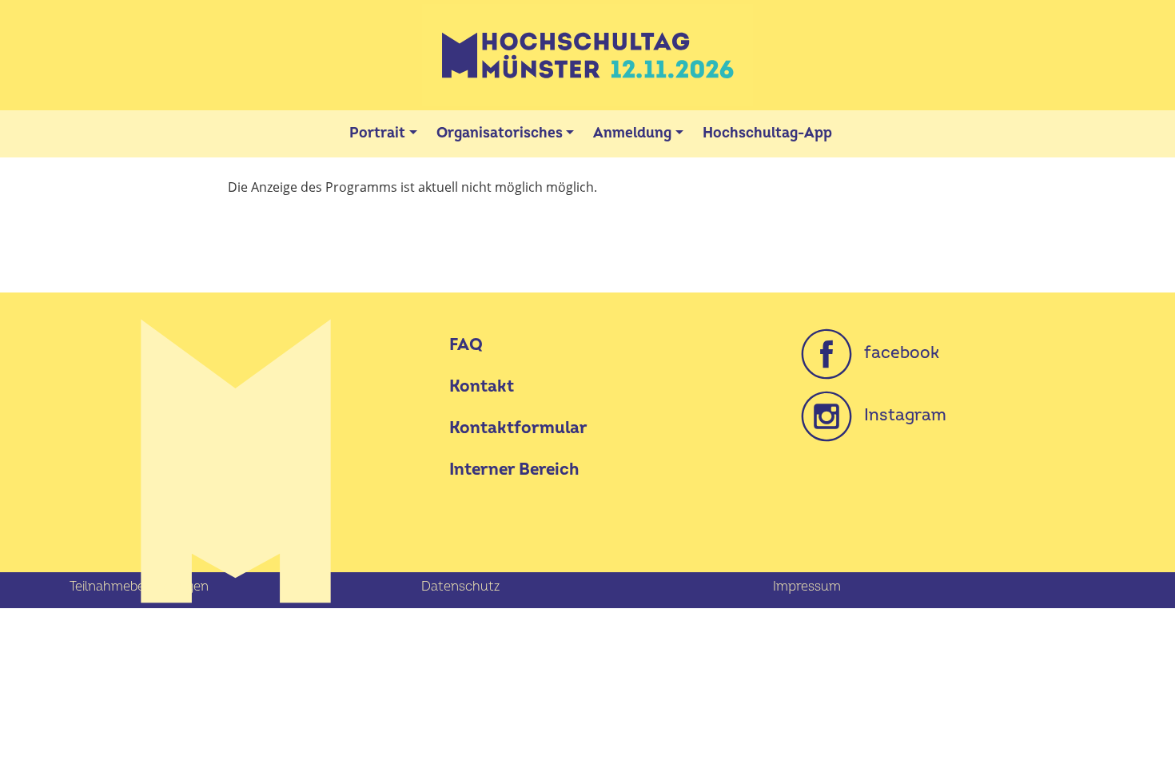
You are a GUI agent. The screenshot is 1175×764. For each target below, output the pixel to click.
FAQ (466, 345)
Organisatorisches (499, 133)
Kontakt (481, 386)
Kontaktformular (518, 428)
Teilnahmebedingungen (139, 587)
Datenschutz (460, 587)
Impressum (807, 587)
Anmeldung (632, 133)
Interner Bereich (514, 469)
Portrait (377, 133)
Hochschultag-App (767, 133)
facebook (895, 353)
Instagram (899, 415)
